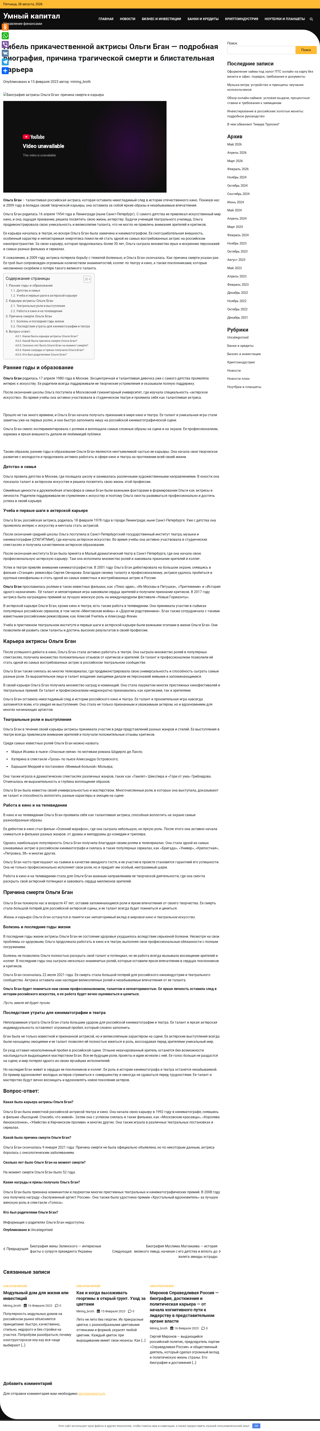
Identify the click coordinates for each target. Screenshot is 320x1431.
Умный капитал (31, 16)
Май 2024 (234, 210)
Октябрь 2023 (237, 252)
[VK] (5, 53)
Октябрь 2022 (237, 309)
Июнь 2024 (235, 202)
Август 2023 (236, 260)
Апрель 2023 (236, 276)
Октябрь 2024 (237, 186)
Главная (106, 19)
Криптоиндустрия (241, 19)
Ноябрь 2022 (236, 301)
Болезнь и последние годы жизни (40, 321)
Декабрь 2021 (237, 318)
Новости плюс (238, 379)
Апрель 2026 (236, 153)
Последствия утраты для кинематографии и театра (53, 326)
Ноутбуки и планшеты (285, 19)
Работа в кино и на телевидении (39, 311)
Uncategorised (42, 1230)
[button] (85, 279)
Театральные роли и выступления (41, 306)
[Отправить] (5, 70)
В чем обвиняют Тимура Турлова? (253, 125)
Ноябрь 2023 (236, 243)
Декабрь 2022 (237, 293)
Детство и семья (28, 290)
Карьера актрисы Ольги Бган (31, 301)
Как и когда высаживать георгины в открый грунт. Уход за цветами (111, 1298)
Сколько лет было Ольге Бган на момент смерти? (55, 345)
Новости (127, 19)
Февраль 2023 (238, 285)
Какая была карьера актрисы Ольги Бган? (50, 336)
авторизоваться (91, 1394)
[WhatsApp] (5, 35)
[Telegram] (5, 62)
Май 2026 (234, 144)
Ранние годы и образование (31, 285)
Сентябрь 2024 (238, 194)
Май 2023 (234, 268)
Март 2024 (235, 227)
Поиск (232, 43)
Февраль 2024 (238, 235)
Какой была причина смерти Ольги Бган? (49, 340)
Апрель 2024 (236, 219)
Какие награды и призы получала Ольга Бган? (53, 350)
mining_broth (81, 82)
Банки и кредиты (203, 19)
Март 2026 (235, 161)
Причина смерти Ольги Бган (30, 316)
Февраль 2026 (238, 169)
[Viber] (5, 44)
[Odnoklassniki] (5, 27)
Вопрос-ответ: (20, 331)
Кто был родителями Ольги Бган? (44, 354)
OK (256, 1426)
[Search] (311, 19)
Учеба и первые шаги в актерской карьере (47, 295)
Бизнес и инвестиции (161, 19)
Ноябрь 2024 (236, 178)
